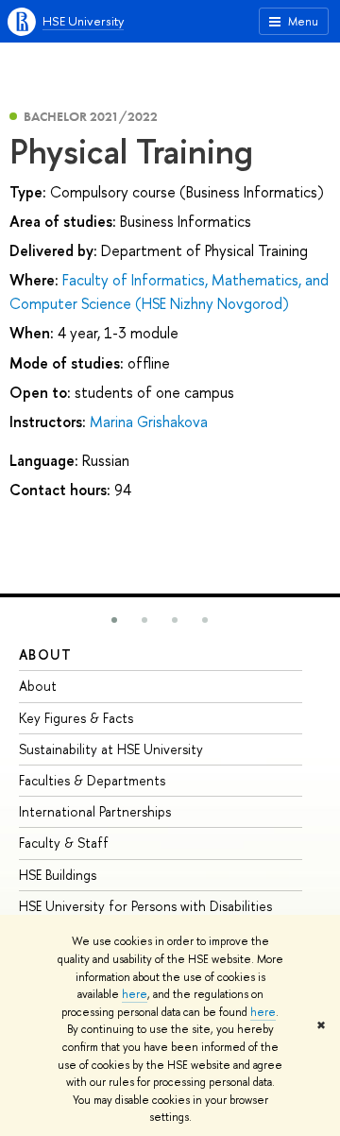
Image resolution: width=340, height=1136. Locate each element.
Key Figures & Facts (76, 718)
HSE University (83, 20)
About (45, 654)
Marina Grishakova (149, 421)
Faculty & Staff (64, 843)
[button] (114, 619)
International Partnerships (95, 811)
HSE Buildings (57, 875)
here (134, 994)
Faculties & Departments (92, 780)
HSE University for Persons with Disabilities (145, 906)
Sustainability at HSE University (111, 749)
